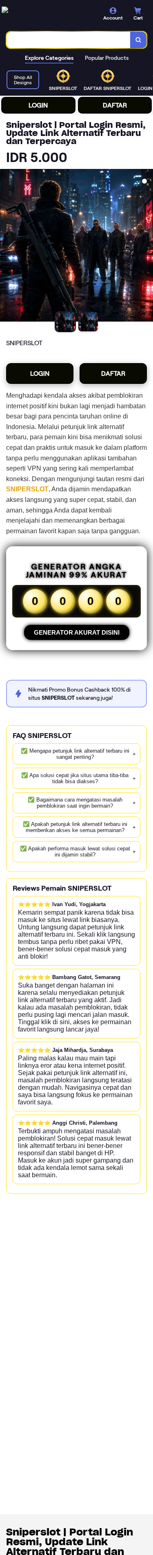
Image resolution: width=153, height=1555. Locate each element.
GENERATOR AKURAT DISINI (77, 632)
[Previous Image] (6, 246)
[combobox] (69, 40)
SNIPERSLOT (27, 489)
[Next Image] (146, 246)
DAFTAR (115, 105)
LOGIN (38, 105)
